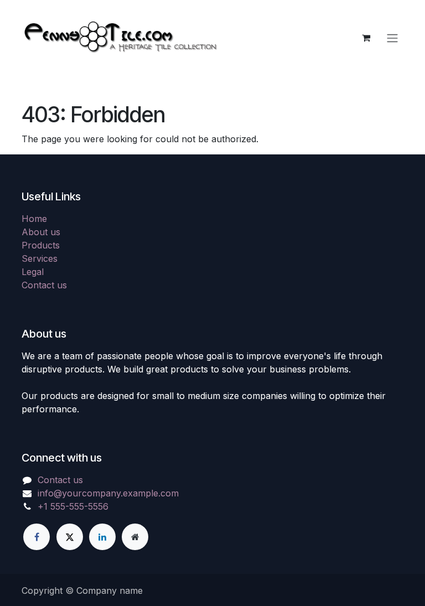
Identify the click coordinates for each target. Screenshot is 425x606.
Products (41, 245)
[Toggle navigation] (392, 37)
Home (34, 218)
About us (41, 231)
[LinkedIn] (102, 537)
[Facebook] (36, 537)
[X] (69, 537)
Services (40, 258)
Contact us (44, 285)
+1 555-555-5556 (73, 506)
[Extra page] (135, 537)
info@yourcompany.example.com (108, 493)
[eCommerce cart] (366, 38)
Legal (33, 271)
